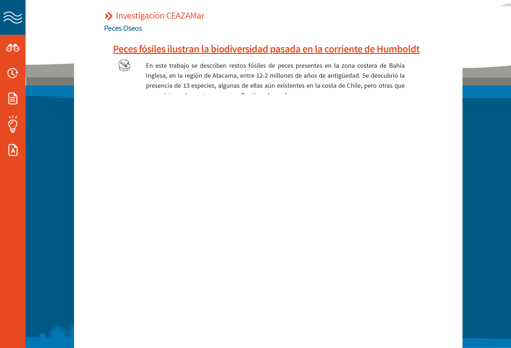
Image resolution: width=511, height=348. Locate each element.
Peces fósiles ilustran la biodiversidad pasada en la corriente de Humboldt (266, 48)
